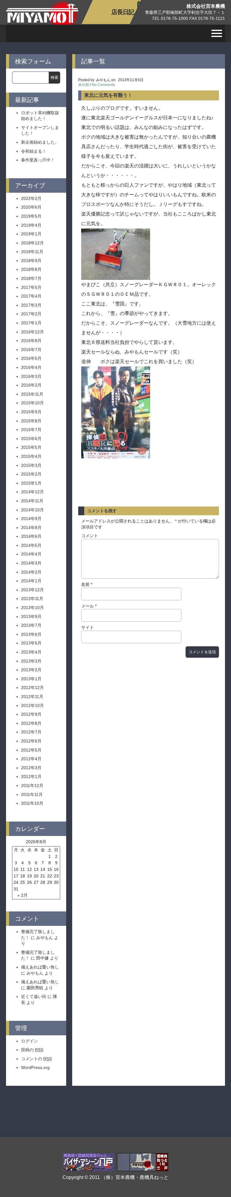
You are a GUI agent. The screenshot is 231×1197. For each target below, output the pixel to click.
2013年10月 (32, 607)
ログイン (29, 1041)
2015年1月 (31, 483)
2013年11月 (32, 598)
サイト (87, 627)
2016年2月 (31, 385)
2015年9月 (31, 411)
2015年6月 (31, 438)
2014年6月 (31, 536)
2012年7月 (31, 732)
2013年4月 (31, 652)
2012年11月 (32, 696)
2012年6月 (31, 741)
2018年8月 (31, 269)
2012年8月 (31, 723)
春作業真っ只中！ (38, 160)
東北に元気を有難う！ (108, 95)
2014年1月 (31, 580)
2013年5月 (31, 643)
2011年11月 (32, 794)
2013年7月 (31, 625)
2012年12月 (32, 687)
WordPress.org (35, 1067)
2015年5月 (31, 447)
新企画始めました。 (40, 142)
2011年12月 (32, 785)
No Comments (103, 85)
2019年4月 (31, 225)
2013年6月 (31, 634)
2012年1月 (31, 776)
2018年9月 (31, 260)
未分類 (83, 85)
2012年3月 (31, 767)
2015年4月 (31, 456)
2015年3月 (31, 465)
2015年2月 (31, 474)
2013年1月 (31, 678)
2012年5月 (31, 750)
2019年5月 (31, 216)
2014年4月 (31, 554)
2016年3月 (31, 376)
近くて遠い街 (33, 996)
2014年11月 (32, 500)
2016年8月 (31, 340)
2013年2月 (31, 669)
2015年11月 (32, 394)
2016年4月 (31, 367)
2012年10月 (32, 705)
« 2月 (22, 895)
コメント (89, 535)
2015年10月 (32, 402)
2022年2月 (31, 198)
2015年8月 (31, 420)
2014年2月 (31, 572)
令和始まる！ (33, 151)
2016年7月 (31, 349)
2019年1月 (31, 233)
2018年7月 (31, 278)
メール (89, 606)
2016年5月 (31, 358)
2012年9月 (31, 714)
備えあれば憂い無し (40, 967)
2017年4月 (31, 296)
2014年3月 (31, 563)
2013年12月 (32, 589)
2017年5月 (31, 287)
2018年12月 (32, 242)
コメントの (36, 1058)
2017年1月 (31, 322)
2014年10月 (32, 509)
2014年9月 (31, 518)
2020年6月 (31, 207)
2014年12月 (32, 491)
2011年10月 (32, 803)
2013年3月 (31, 661)
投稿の (32, 1049)
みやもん (44, 937)
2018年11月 (32, 251)
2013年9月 (31, 616)
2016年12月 (32, 331)
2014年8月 (31, 527)
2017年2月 (31, 313)
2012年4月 (31, 758)
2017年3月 (31, 305)
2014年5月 (31, 545)
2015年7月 (31, 429)
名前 (86, 584)
